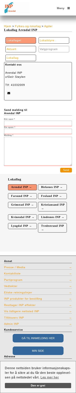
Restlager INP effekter (20, 305)
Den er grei (38, 385)
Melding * (8, 135)
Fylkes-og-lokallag (28, 26)
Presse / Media (14, 267)
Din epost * (9, 127)
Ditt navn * (9, 119)
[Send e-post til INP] (8, 93)
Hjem (7, 26)
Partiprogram (13, 279)
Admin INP (11, 323)
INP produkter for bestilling (23, 298)
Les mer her (50, 377)
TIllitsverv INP (14, 317)
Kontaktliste (12, 273)
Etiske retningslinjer (18, 292)
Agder (48, 26)
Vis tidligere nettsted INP (21, 311)
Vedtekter (11, 286)
